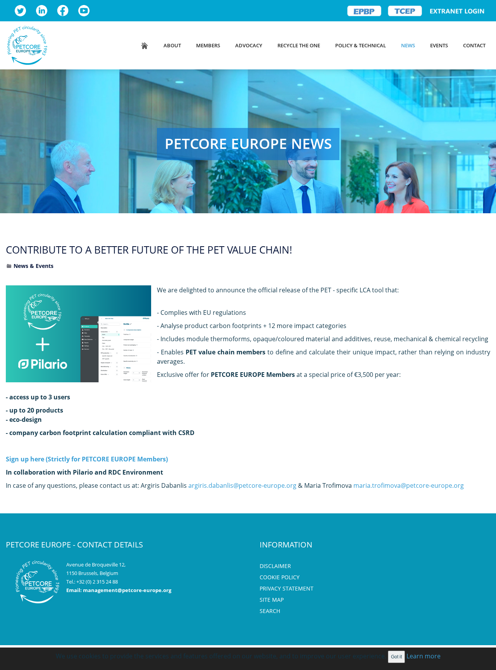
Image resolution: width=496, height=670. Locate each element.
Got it (396, 657)
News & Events (33, 265)
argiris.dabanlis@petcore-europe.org (242, 485)
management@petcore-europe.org (127, 590)
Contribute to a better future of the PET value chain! (149, 250)
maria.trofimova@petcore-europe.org (408, 485)
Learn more (423, 656)
